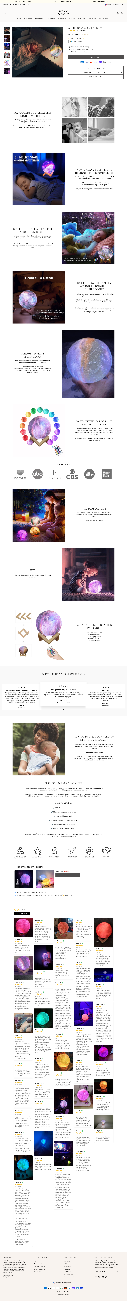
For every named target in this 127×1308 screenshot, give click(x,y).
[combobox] (60, 895)
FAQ (28, 4)
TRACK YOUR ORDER (19, 4)
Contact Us (37, 1272)
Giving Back (104, 19)
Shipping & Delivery (40, 1266)
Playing (81, 19)
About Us (92, 19)
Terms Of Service (69, 1277)
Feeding (72, 19)
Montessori (40, 19)
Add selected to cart (67, 875)
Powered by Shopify (63, 1294)
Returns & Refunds (39, 1269)
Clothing (62, 19)
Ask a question (96, 76)
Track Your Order (39, 1264)
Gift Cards (67, 1272)
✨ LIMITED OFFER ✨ (76, 38)
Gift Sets (28, 19)
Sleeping (51, 19)
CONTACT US (7, 4)
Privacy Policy (68, 1274)
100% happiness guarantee (96, 72)
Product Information (96, 68)
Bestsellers (67, 1266)
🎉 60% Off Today (76, 41)
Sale (19, 19)
